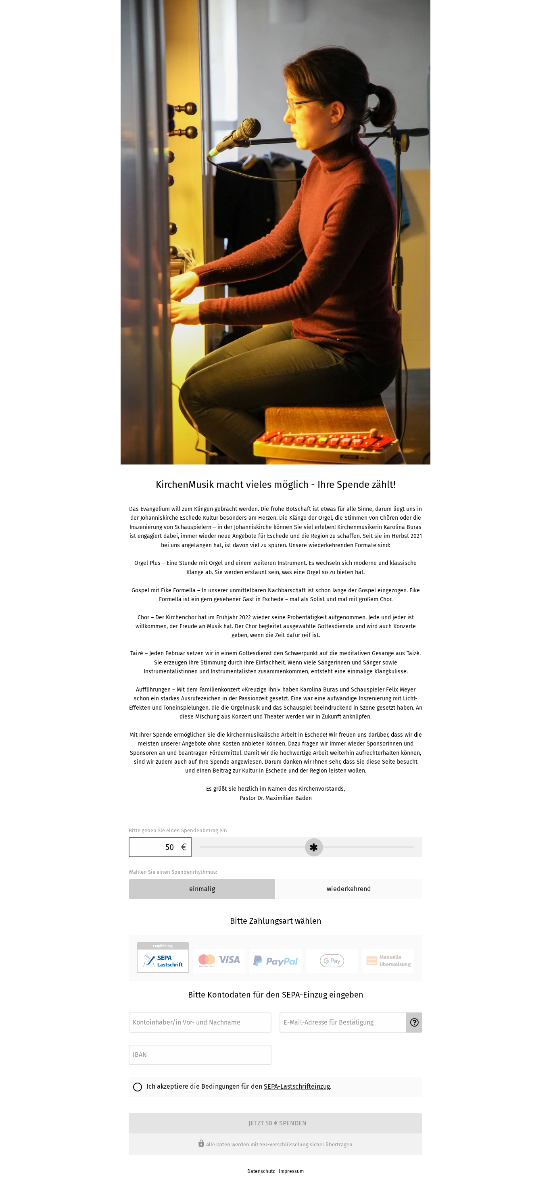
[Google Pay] (332, 961)
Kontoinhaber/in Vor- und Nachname (165, 1010)
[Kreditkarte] (219, 961)
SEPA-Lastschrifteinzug (297, 1086)
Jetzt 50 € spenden (277, 1123)
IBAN (133, 1042)
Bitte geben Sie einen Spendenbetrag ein (178, 830)
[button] (414, 1022)
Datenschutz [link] (261, 1171)
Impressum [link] (291, 1171)
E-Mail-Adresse (294, 1010)
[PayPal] (275, 961)
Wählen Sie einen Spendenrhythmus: (173, 872)
